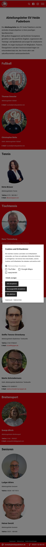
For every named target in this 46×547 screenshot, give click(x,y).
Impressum (8, 300)
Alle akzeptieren (12, 284)
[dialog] (23, 273)
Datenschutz (18, 300)
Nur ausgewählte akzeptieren (16, 289)
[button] (6, 269)
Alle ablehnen (11, 294)
